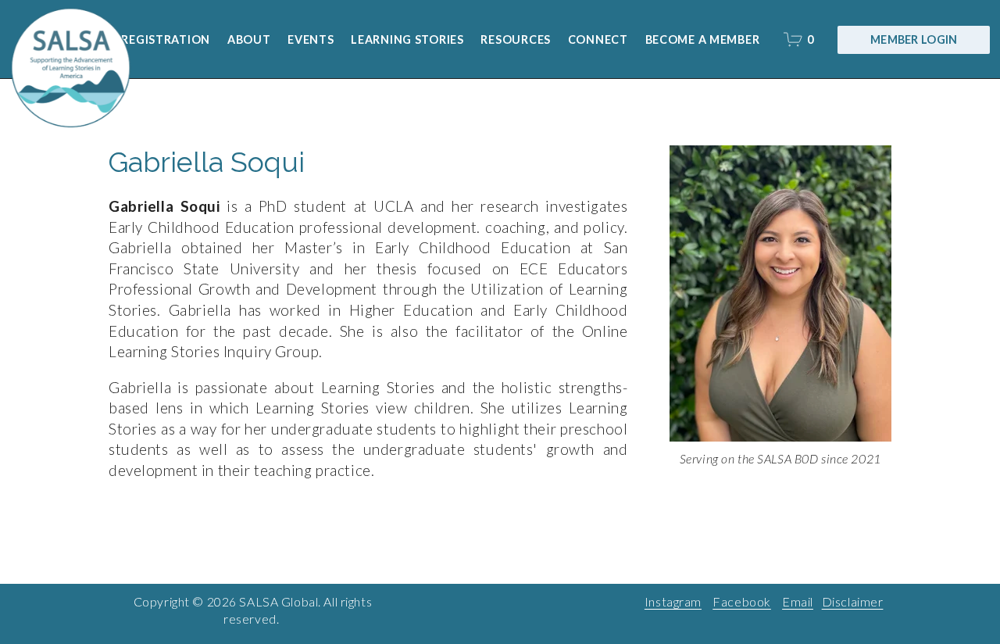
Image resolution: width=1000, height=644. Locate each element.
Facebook (741, 601)
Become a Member (702, 39)
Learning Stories (407, 39)
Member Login (913, 39)
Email (797, 601)
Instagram (673, 601)
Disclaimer (853, 601)
